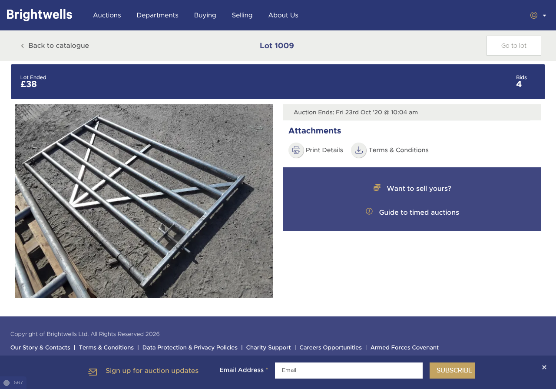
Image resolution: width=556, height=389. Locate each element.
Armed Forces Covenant (405, 348)
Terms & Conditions (106, 348)
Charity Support (268, 348)
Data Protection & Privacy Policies (190, 348)
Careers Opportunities (331, 348)
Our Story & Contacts (40, 348)
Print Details (324, 150)
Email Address (243, 370)
